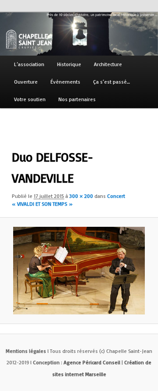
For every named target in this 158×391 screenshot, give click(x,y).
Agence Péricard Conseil (92, 362)
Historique (69, 64)
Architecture (108, 64)
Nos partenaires (77, 99)
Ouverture (26, 81)
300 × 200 (81, 196)
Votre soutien (30, 99)
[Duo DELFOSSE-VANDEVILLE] (78, 270)
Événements (65, 81)
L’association (29, 64)
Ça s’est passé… (111, 81)
